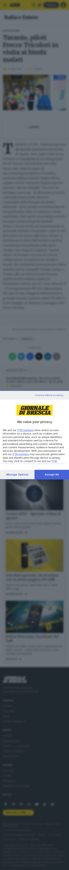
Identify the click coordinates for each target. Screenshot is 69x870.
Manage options (17, 474)
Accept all (52, 474)
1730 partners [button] (25, 430)
